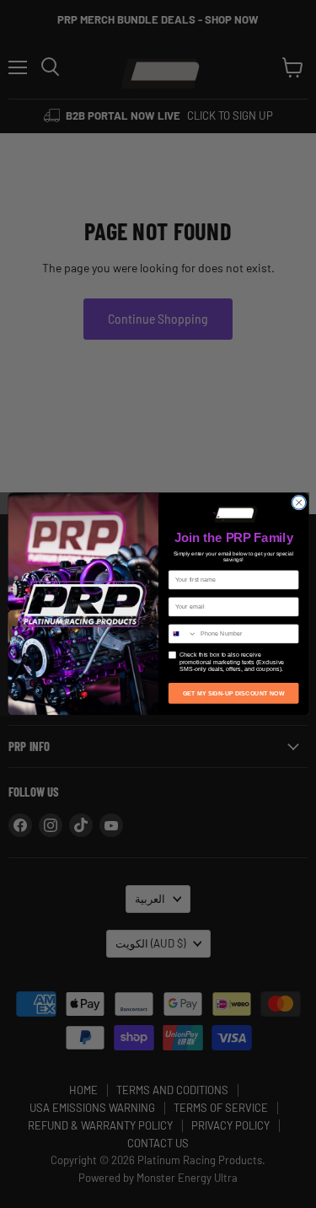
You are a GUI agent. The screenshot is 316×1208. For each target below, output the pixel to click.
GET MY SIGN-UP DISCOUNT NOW (233, 693)
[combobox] (182, 634)
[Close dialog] (298, 502)
